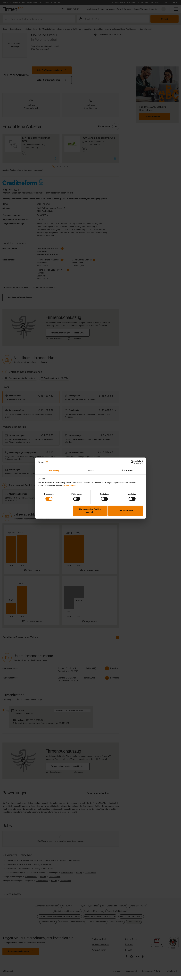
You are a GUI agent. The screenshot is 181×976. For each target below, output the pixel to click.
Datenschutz (70, 485)
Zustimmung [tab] (53, 471)
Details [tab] (91, 470)
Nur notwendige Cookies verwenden (90, 510)
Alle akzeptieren (126, 510)
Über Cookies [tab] (127, 470)
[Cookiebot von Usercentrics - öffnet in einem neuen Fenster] (132, 462)
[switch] (76, 499)
